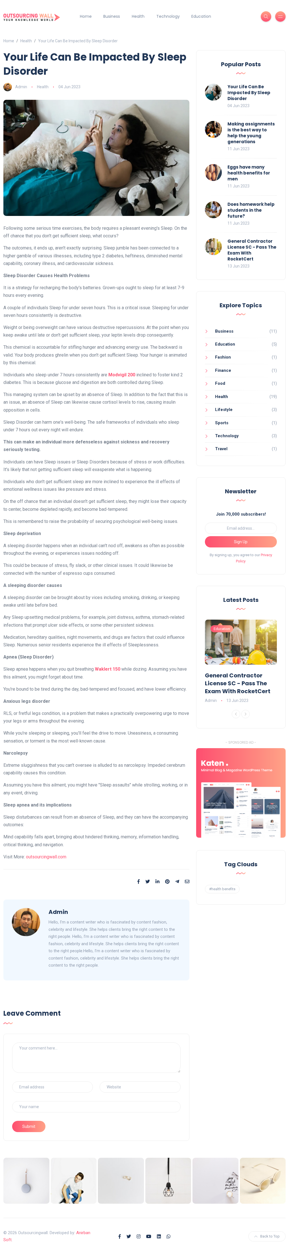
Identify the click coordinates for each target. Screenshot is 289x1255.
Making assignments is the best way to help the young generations (251, 133)
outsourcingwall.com (46, 857)
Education (201, 16)
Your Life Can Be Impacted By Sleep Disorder (248, 92)
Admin (21, 87)
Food (220, 383)
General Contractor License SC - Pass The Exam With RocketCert (237, 683)
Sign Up (241, 542)
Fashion (223, 357)
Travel (221, 448)
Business (111, 16)
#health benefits (222, 889)
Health (138, 16)
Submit (28, 1126)
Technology (168, 16)
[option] (241, 662)
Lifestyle (224, 409)
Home (86, 16)
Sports (221, 422)
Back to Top (270, 1236)
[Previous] (236, 714)
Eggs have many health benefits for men (248, 173)
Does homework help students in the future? (251, 210)
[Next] (245, 714)
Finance (223, 370)
